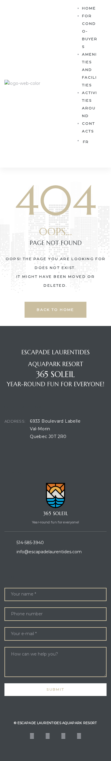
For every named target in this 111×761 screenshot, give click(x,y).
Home (89, 8)
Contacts (88, 127)
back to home (55, 309)
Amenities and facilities (89, 69)
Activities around (89, 104)
